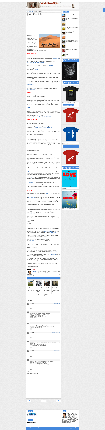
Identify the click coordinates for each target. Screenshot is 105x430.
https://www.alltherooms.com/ (46, 146)
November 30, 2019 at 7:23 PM (56, 350)
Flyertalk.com (54, 251)
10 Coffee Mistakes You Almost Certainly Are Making (71, 32)
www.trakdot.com (30, 213)
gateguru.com (37, 69)
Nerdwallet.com (53, 254)
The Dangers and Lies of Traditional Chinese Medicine (71, 50)
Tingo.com (30, 182)
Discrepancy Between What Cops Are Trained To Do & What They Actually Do (72, 41)
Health (34, 9)
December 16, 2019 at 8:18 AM (56, 359)
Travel (59, 9)
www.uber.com (50, 65)
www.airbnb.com (40, 74)
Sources (27, 1)
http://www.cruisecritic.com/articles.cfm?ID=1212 (41, 116)
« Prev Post (29, 400)
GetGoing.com (30, 130)
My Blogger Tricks (76, 428)
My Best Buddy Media (35, 427)
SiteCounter (28, 416)
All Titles (31, 1)
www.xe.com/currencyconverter (51, 55)
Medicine (37, 9)
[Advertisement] (36, 25)
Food (45, 9)
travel (33, 11)
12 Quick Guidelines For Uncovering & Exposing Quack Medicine (72, 28)
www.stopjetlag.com (42, 78)
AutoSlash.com (31, 197)
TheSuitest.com (31, 177)
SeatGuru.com (44, 229)
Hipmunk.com (31, 171)
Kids (50, 9)
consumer (30, 11)
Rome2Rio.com (33, 240)
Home (27, 9)
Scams (56, 9)
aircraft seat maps (48, 231)
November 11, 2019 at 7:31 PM (56, 332)
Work (53, 9)
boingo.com (53, 167)
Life (47, 9)
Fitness (31, 9)
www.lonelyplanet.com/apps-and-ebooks (35, 62)
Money (63, 9)
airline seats (53, 232)
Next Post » (58, 400)
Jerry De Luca (35, 271)
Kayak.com (48, 193)
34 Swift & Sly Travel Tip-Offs (34, 14)
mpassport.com (56, 58)
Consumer (41, 9)
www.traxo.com (30, 84)
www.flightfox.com (31, 89)
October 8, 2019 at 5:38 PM (56, 303)
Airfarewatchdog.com (31, 122)
